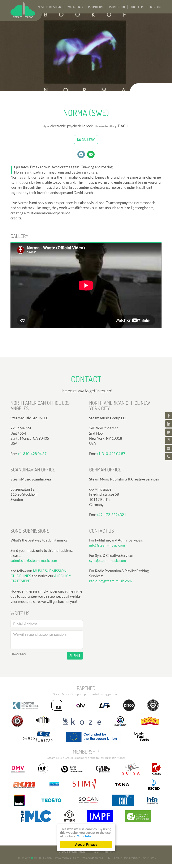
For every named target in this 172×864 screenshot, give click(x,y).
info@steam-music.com (107, 545)
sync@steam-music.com (107, 560)
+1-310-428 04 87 (32, 453)
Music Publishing (49, 7)
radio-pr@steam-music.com (110, 581)
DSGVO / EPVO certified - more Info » (133, 858)
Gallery (88, 139)
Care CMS (79, 858)
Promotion (95, 7)
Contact (156, 7)
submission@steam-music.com (33, 560)
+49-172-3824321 (111, 514)
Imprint (108, 851)
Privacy (94, 851)
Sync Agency (74, 7)
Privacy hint (17, 654)
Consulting (137, 7)
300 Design (45, 858)
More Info (84, 836)
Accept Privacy (86, 844)
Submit (74, 655)
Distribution (116, 7)
